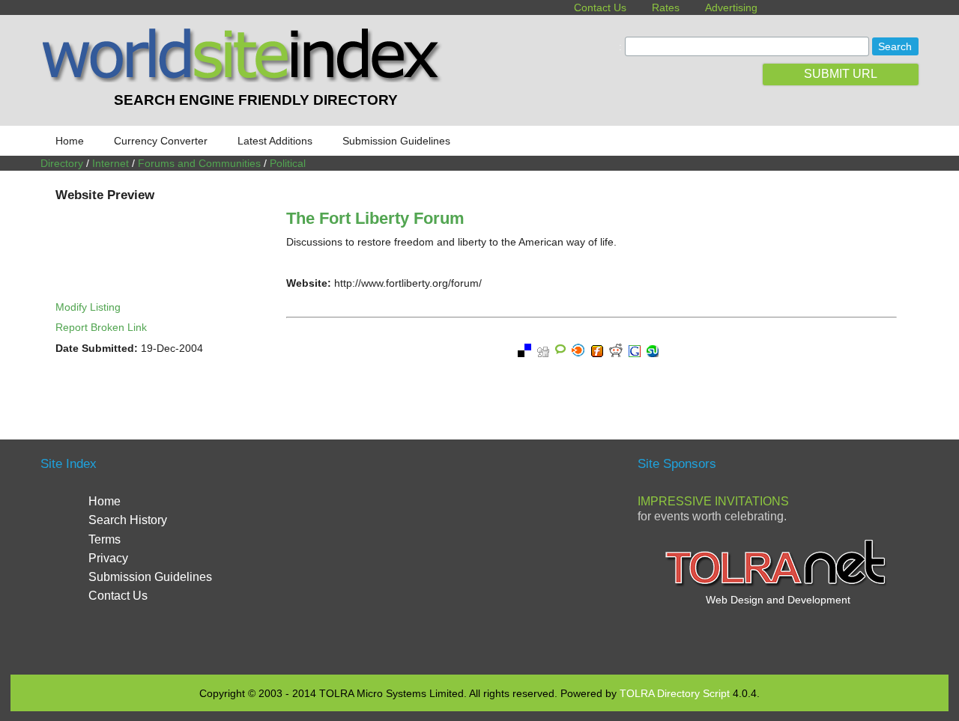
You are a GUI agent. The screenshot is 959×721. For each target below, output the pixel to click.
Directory (61, 163)
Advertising (731, 7)
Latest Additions (275, 141)
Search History (127, 520)
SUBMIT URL (840, 73)
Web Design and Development (778, 600)
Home (69, 141)
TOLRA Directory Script (675, 693)
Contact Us (600, 7)
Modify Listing (88, 307)
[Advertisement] (479, 555)
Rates (666, 7)
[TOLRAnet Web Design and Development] (777, 585)
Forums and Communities (199, 163)
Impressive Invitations (713, 501)
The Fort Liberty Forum (375, 218)
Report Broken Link (101, 327)
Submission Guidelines (396, 141)
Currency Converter (161, 141)
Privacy (108, 558)
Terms (104, 539)
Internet (110, 163)
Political (288, 163)
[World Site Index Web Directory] (245, 79)
